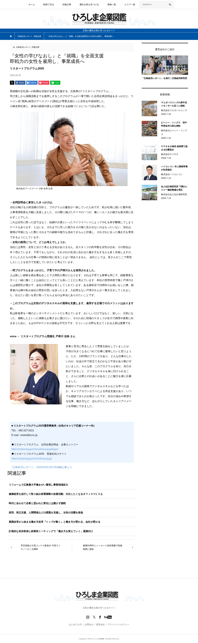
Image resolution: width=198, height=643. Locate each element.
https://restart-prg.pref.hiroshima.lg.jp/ (31, 458)
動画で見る (48, 4)
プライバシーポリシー (118, 624)
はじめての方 (75, 624)
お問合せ (89, 624)
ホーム (31, 4)
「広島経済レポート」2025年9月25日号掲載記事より (41, 467)
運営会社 (100, 624)
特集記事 (35, 47)
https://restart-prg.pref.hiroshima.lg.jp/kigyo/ (34, 449)
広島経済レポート (23, 47)
